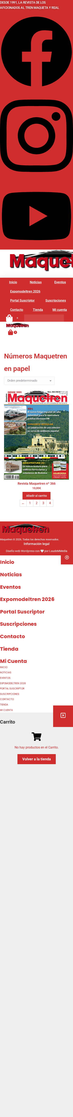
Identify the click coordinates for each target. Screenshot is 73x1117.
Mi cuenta (13, 661)
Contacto (12, 636)
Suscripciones (18, 624)
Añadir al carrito (36, 495)
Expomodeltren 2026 (27, 599)
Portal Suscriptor (22, 611)
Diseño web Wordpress (20, 551)
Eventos (10, 587)
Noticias (11, 574)
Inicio (7, 562)
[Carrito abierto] (10, 332)
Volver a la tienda (36, 759)
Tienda (9, 648)
